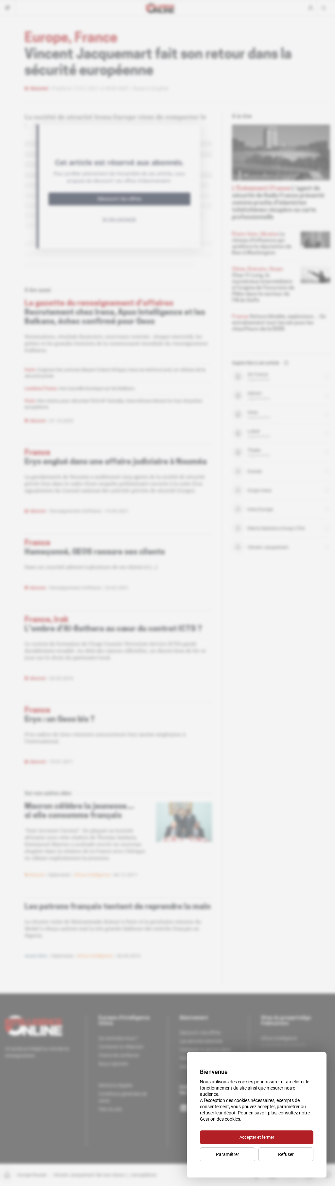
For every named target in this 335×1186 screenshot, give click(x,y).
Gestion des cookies (220, 1119)
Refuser (286, 1154)
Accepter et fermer (256, 1137)
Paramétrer (227, 1154)
